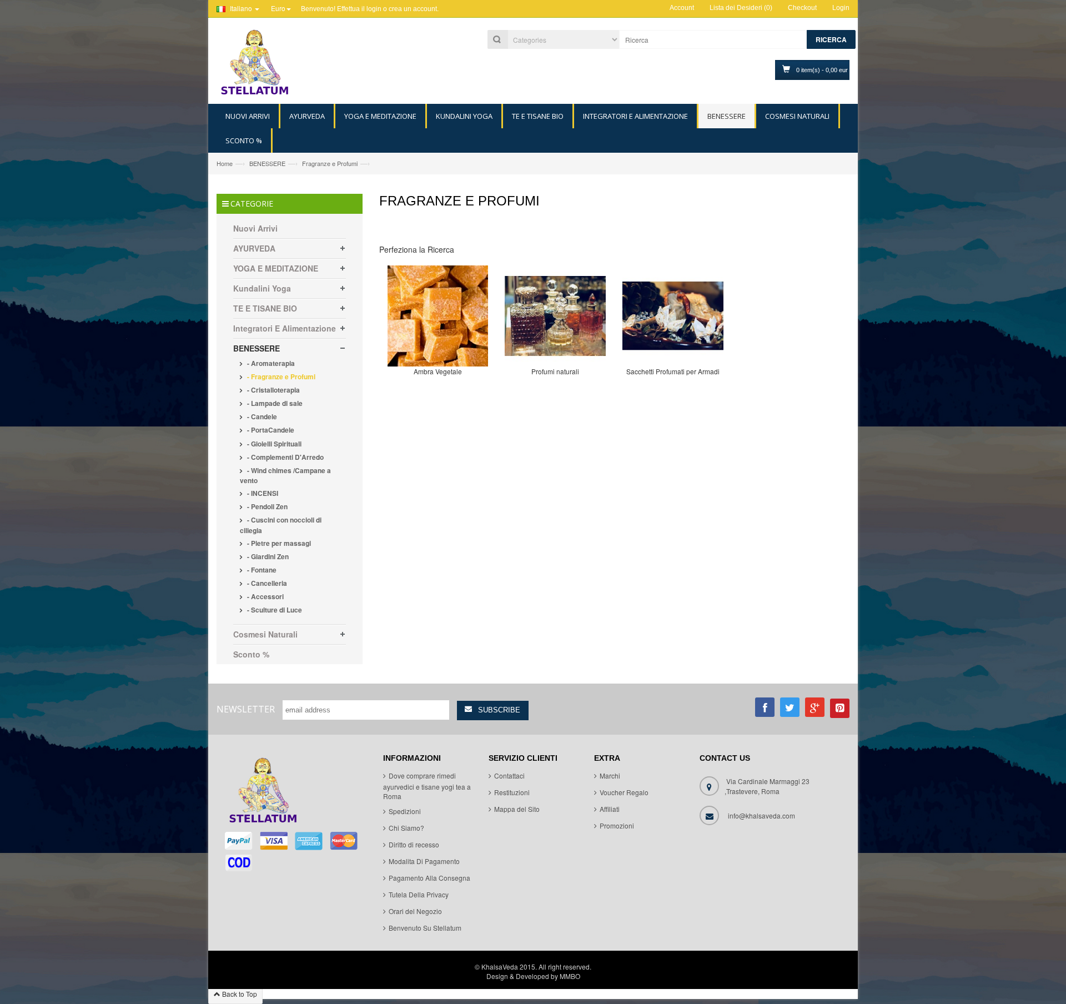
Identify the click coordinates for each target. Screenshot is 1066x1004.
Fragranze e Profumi (330, 163)
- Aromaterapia (270, 363)
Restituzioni (512, 792)
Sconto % (251, 654)
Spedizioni (405, 811)
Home (225, 163)
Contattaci (509, 775)
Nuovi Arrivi (255, 228)
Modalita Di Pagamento (424, 861)
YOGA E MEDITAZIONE (275, 268)
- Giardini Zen (267, 556)
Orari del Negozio (415, 911)
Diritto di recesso (414, 844)
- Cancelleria (266, 583)
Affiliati (610, 809)
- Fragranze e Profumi (280, 376)
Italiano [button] (241, 8)
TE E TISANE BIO (265, 308)
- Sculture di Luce (273, 610)
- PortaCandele (269, 430)
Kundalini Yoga (262, 288)
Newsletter (246, 709)
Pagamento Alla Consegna (429, 877)
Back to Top (238, 993)
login (373, 9)
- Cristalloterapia (272, 390)
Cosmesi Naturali (265, 634)
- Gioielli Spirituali (273, 444)
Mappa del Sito (517, 809)
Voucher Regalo (624, 792)
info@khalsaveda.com (761, 815)
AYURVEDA (254, 248)
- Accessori (264, 596)
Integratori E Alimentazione (284, 328)
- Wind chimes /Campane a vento (285, 475)
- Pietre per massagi (278, 543)
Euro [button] (278, 8)
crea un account (413, 9)
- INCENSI (261, 493)
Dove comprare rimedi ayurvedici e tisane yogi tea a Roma (427, 786)
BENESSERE (267, 163)
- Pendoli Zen (266, 506)
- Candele (261, 416)
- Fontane (260, 570)
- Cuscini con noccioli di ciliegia (280, 525)
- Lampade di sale (274, 403)
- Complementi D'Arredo (284, 457)
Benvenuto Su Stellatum (425, 927)
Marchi (610, 775)
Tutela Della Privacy (419, 894)
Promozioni (617, 825)
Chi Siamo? (406, 827)
